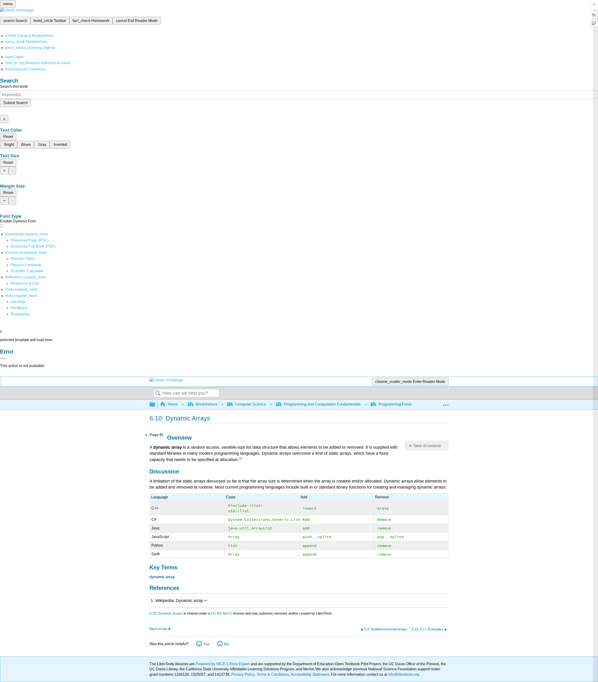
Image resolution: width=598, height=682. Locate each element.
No (226, 644)
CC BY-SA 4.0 (222, 613)
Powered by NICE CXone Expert (223, 664)
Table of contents (427, 446)
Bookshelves (206, 404)
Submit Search (15, 103)
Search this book (14, 86)
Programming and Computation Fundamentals (322, 404)
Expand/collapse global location (445, 402)
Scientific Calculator (27, 271)
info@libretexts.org (403, 674)
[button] (19, 308)
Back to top (158, 629)
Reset (8, 137)
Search (158, 393)
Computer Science (250, 404)
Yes (206, 644)
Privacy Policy (243, 674)
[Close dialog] (3, 358)
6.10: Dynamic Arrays (166, 613)
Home (173, 404)
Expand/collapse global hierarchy (155, 404)
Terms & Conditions (272, 674)
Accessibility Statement (310, 674)
